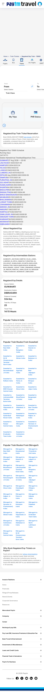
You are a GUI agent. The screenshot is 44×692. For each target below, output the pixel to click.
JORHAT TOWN (6, 202)
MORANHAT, (21, 272)
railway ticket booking (30, 554)
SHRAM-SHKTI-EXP (15, 333)
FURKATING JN (6, 180)
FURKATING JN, (30, 261)
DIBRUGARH (4, 224)
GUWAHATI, (7, 259)
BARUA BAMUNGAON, (21, 265)
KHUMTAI (3, 187)
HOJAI (2, 168)
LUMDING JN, (8, 261)
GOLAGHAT (4, 182)
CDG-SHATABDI (23, 327)
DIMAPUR (3, 178)
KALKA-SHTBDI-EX (12, 331)
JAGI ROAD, (15, 259)
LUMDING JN (5, 173)
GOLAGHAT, (7, 263)
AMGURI (3, 209)
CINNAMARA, (29, 267)
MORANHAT (4, 222)
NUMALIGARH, (17, 263)
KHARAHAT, (12, 272)
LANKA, (33, 259)
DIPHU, (15, 261)
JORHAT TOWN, (19, 267)
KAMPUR (3, 165)
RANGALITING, (8, 265)
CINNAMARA (5, 204)
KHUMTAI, (25, 263)
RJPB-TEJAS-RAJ (18, 329)
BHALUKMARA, (8, 267)
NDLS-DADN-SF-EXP (10, 324)
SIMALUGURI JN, (25, 269)
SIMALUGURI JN (6, 214)
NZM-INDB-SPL (24, 331)
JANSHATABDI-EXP (16, 325)
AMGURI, (9, 269)
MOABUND (4, 197)
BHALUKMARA (5, 200)
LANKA (3, 170)
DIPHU (2, 175)
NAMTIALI (4, 212)
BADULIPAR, (33, 263)
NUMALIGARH (5, 185)
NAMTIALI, (16, 269)
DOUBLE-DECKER (12, 327)
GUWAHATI (4, 160)
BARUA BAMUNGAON (8, 195)
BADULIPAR (4, 190)
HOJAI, (28, 259)
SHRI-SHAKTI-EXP (24, 324)
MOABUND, (32, 265)
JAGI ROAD (4, 163)
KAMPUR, (22, 259)
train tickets (27, 137)
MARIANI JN (5, 207)
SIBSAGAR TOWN (7, 217)
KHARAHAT (4, 219)
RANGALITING (5, 192)
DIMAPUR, (21, 261)
